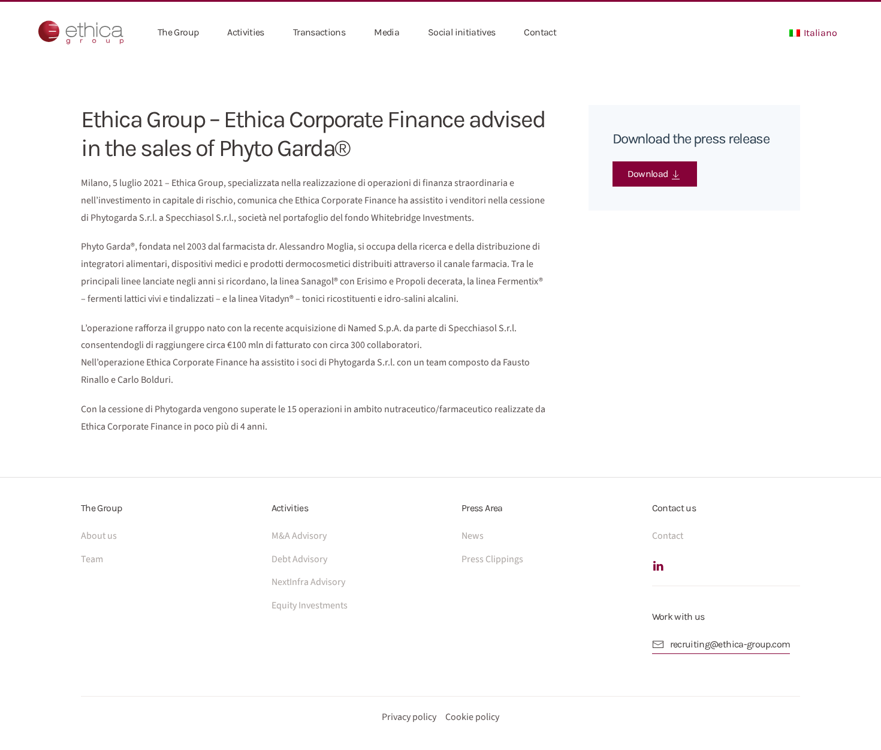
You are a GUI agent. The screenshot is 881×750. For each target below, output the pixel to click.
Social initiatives (461, 32)
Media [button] (386, 32)
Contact (540, 32)
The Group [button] (178, 32)
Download (648, 173)
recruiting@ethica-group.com (730, 644)
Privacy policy (409, 717)
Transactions (319, 32)
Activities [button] (245, 32)
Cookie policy (472, 717)
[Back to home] (81, 32)
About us (99, 535)
